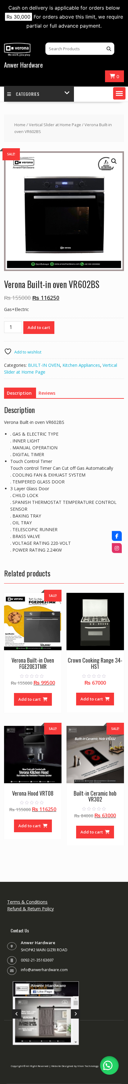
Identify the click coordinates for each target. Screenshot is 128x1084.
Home (19, 124)
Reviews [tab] (47, 393)
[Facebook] (117, 536)
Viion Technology (87, 1066)
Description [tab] (19, 393)
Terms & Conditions (27, 902)
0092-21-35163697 (37, 960)
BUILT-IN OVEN (44, 365)
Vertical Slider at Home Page (55, 124)
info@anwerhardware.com (44, 969)
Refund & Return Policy (30, 909)
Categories (27, 94)
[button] (119, 93)
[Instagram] (117, 548)
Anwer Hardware (23, 64)
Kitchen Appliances (81, 365)
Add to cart (39, 327)
